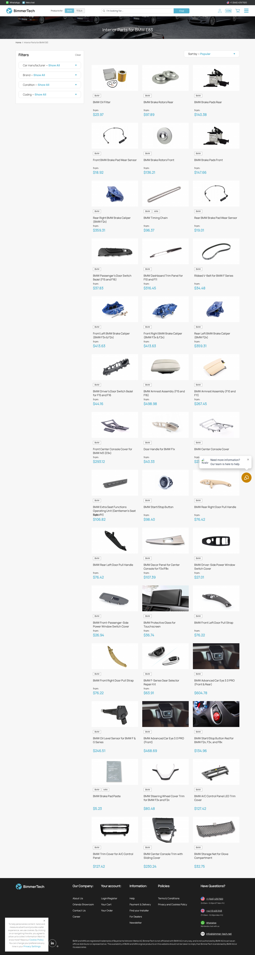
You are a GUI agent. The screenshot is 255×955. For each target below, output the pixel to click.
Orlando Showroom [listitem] (83, 904)
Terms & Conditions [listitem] (168, 898)
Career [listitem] (76, 916)
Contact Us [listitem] (79, 910)
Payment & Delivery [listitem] (140, 904)
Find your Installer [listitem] (139, 910)
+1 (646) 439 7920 (214, 898)
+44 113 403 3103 (214, 910)
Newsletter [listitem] (136, 922)
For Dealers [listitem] (136, 916)
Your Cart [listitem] (106, 904)
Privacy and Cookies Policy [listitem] (172, 904)
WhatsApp (211, 922)
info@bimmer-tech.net (219, 933)
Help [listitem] (132, 898)
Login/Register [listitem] (109, 898)
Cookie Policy (36, 939)
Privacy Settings (32, 946)
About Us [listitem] (78, 898)
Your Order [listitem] (107, 910)
